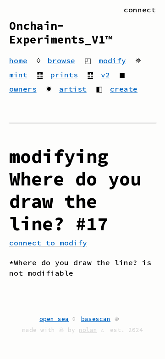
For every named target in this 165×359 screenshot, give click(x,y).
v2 (105, 74)
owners (23, 88)
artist (73, 88)
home (18, 60)
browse (61, 60)
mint (18, 74)
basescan (95, 318)
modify (112, 60)
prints (64, 74)
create (124, 88)
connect (140, 9)
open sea (54, 318)
